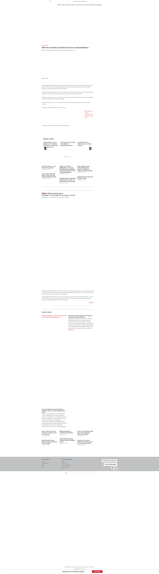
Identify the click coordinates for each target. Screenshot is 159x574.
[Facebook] (112, 468)
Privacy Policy (64, 463)
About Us (44, 461)
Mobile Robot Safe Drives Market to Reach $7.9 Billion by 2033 (67, 440)
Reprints (63, 461)
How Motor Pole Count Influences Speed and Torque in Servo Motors (49, 442)
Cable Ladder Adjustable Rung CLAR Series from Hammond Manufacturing (49, 175)
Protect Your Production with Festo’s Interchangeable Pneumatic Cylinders (85, 432)
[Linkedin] (116, 468)
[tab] (65, 156)
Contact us (64, 468)
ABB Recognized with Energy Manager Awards (85, 177)
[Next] (90, 148)
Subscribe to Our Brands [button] (109, 460)
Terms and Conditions (66, 464)
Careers (43, 466)
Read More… (64, 426)
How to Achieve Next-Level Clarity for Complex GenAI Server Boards (49, 432)
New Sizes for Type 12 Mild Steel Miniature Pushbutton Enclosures (67, 143)
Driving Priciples (45, 463)
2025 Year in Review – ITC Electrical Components (49, 166)
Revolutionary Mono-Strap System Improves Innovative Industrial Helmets (80, 316)
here (68, 125)
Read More (91, 302)
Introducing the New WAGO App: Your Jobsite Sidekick (85, 143)
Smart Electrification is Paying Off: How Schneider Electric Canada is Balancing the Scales (53, 411)
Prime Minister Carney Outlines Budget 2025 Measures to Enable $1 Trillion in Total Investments (85, 168)
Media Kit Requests (65, 466)
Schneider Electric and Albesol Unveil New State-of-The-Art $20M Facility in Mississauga (68, 180)
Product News (45, 45)
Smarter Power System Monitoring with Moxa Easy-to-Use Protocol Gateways (85, 442)
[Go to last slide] (45, 148)
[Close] (158, 571)
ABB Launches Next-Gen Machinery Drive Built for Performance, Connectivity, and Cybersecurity (50, 144)
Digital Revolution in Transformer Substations (66, 431)
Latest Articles (47, 312)
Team (43, 464)
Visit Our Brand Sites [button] (110, 464)
